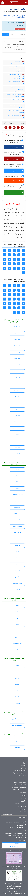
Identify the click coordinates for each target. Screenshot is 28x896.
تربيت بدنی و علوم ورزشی (17, 494)
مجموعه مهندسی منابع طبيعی (17, 725)
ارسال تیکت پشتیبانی (14, 844)
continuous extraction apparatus (16, 88)
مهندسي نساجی (17, 390)
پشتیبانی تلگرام (14, 846)
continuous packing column (14, 94)
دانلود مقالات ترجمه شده (20, 785)
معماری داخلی (17, 747)
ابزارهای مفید (23, 809)
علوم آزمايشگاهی (17, 697)
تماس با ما (23, 765)
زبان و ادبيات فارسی (17, 533)
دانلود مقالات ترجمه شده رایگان (18, 787)
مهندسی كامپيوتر (17, 327)
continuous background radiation (16, 75)
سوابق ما (24, 763)
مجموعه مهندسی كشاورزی (17, 719)
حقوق (17, 482)
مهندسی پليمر (17, 377)
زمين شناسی (17, 631)
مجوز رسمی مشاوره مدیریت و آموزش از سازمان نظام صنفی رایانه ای (14, 867)
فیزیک (17, 618)
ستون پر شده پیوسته (19, 96)
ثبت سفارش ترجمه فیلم (16, 193)
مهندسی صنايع (17, 352)
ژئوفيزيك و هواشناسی (17, 643)
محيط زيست (17, 403)
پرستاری (17, 672)
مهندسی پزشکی (17, 365)
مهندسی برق (17, 333)
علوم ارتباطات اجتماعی (17, 526)
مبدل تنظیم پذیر (20, 71)
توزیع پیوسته (20, 84)
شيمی (17, 605)
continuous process (16, 105)
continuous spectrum (15, 110)
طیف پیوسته (20, 112)
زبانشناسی (17, 577)
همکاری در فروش (22, 807)
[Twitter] (14, 127)
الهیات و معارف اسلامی (17, 583)
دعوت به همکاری (22, 776)
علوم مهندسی (17, 447)
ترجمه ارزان (23, 792)
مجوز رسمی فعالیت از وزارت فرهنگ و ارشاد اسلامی (14, 851)
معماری (17, 741)
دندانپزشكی (17, 703)
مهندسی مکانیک (17, 346)
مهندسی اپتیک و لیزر (17, 428)
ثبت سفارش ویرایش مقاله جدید (14, 159)
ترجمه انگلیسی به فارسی (20, 782)
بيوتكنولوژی (17, 678)
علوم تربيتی (17, 501)
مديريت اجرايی (17, 552)
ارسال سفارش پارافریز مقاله (15, 181)
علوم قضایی (17, 590)
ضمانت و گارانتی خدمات (20, 770)
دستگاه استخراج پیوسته (18, 91)
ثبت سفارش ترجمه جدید (16, 147)
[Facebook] (18, 127)
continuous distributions (15, 82)
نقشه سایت (23, 812)
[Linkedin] (5, 127)
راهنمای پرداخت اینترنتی (19, 804)
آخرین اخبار (23, 799)
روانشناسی (17, 488)
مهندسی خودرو (17, 441)
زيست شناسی (17, 612)
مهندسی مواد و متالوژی (17, 371)
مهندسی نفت (17, 396)
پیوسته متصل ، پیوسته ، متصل (17, 64)
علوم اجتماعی (17, 520)
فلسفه (17, 539)
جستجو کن (5, 34)
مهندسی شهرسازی (17, 409)
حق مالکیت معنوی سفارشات (18, 773)
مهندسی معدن (17, 384)
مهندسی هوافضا (17, 415)
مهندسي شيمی (17, 358)
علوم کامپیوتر (17, 650)
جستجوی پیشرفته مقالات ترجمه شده (17, 790)
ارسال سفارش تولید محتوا (16, 171)
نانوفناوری (17, 637)
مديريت (17, 475)
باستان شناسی (17, 571)
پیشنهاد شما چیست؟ (20, 29)
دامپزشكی (17, 691)
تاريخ (17, 564)
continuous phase (16, 100)
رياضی (17, 624)
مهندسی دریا (17, 453)
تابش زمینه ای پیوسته (18, 78)
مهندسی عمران (17, 339)
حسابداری (17, 469)
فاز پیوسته (21, 102)
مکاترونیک (17, 434)
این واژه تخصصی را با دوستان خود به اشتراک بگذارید (14, 123)
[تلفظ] (24, 23)
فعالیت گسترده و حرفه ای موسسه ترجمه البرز (14, 884)
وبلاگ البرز (23, 768)
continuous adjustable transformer (16, 68)
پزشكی (17, 665)
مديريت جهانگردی (17, 514)
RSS (22, 801)
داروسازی (17, 684)
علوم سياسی (17, 558)
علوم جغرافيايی (17, 545)
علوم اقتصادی (17, 507)
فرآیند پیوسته (20, 107)
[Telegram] (22, 127)
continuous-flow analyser (14, 116)
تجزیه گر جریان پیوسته (18, 118)
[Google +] (10, 127)
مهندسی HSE (17, 422)
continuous (18, 62)
